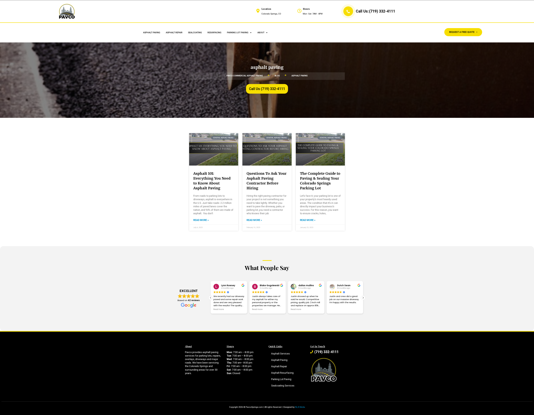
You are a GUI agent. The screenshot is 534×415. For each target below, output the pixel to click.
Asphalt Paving (151, 32)
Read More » (201, 220)
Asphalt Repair (174, 32)
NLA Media (300, 407)
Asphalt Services (280, 353)
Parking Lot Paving (237, 32)
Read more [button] (220, 309)
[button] (363, 298)
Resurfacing (214, 32)
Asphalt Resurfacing (282, 372)
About (260, 32)
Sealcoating (195, 32)
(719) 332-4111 (382, 11)
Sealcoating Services (282, 385)
